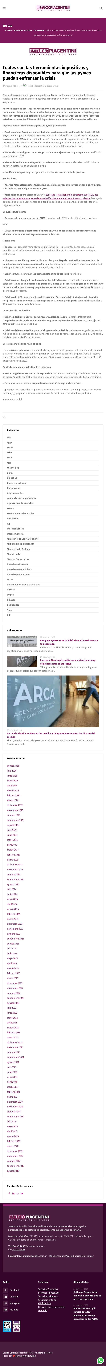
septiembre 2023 (15, 938)
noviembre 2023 (15, 929)
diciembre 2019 (14, 1151)
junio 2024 (12, 894)
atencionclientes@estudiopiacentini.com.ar (71, 1256)
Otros (10, 579)
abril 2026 (12, 785)
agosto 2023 (13, 943)
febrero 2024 (13, 914)
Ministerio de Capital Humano (23, 539)
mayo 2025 (12, 840)
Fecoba (10, 508)
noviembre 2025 (15, 810)
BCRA (9, 473)
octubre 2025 (13, 815)
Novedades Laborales (18, 574)
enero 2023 (12, 978)
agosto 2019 (13, 1171)
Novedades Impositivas (19, 569)
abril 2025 (12, 845)
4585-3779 (22, 1246)
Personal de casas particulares (23, 584)
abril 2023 (12, 963)
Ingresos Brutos (15, 528)
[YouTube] (21, 1193)
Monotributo (13, 554)
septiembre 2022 (15, 998)
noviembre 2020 (15, 1106)
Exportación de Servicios (20, 503)
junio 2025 (12, 835)
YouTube (14, 1309)
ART (9, 462)
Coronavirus (52, 86)
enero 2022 (12, 1037)
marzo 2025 (13, 849)
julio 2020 (11, 1121)
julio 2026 (11, 770)
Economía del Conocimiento (22, 498)
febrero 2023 (13, 973)
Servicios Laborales (48, 1296)
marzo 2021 (12, 1087)
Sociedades (13, 605)
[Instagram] (17, 1193)
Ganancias (12, 518)
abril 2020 (12, 1131)
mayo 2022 (12, 1018)
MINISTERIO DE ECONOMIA (20, 544)
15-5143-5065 (18, 1249)
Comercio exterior (16, 483)
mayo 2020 (12, 1126)
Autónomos (13, 467)
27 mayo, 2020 (9, 86)
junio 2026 (12, 775)
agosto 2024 (13, 884)
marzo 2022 (13, 1027)
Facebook (14, 1290)
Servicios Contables (48, 1289)
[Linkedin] (13, 1193)
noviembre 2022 (15, 988)
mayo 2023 (12, 958)
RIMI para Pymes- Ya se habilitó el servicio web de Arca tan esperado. (87, 1295)
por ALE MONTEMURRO (25, 1356)
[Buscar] (101, 8)
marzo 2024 (13, 909)
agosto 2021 (13, 1062)
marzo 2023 (13, 968)
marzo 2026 (13, 790)
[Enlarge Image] (53, 51)
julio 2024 (11, 889)
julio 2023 (11, 948)
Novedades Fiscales (17, 564)
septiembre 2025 (15, 820)
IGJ (8, 523)
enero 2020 (12, 1146)
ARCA (9, 457)
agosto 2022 (13, 1003)
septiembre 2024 (15, 879)
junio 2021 (12, 1072)
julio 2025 (11, 830)
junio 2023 (12, 953)
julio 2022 (11, 1008)
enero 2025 (12, 859)
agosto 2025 (13, 825)
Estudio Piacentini (35, 86)
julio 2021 (11, 1067)
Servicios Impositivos (48, 1292)
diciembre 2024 (15, 864)
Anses (10, 447)
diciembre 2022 (14, 983)
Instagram (15, 1303)
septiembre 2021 (15, 1057)
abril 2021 (12, 1082)
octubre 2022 (13, 993)
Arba (9, 452)
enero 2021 (12, 1096)
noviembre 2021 (15, 1047)
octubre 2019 (13, 1161)
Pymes (10, 594)
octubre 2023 (13, 934)
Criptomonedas (15, 493)
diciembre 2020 (15, 1101)
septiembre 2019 (15, 1166)
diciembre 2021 (14, 1042)
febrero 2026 (13, 795)
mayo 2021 (12, 1077)
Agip (9, 442)
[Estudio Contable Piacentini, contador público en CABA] (53, 8)
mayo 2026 (12, 780)
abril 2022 (12, 1022)
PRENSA (11, 589)
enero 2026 (12, 800)
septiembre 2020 (15, 1116)
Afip (9, 437)
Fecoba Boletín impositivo (21, 513)
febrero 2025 (13, 854)
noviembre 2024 (15, 869)
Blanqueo (12, 478)
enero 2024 (12, 919)
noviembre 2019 (15, 1156)
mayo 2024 (12, 899)
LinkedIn (14, 1296)
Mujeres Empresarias (18, 559)
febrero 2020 (13, 1141)
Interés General (15, 534)
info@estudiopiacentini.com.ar (31, 1256)
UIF (8, 615)
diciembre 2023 (14, 924)
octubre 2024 (13, 874)
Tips (9, 610)
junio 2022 (12, 1013)
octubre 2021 (13, 1052)
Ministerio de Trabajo (18, 549)
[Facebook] (9, 1193)
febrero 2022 (13, 1032)
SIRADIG (11, 600)
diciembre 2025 (14, 805)
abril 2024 (12, 904)
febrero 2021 (13, 1092)
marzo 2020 (13, 1136)
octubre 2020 (13, 1111)
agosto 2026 (13, 765)
